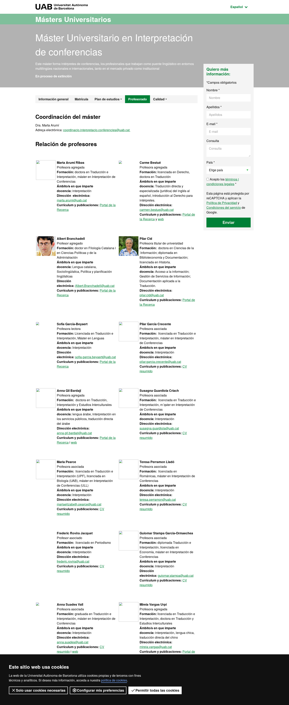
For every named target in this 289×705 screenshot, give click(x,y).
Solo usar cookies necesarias (40, 690)
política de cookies (114, 680)
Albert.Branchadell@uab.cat (94, 285)
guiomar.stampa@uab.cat (175, 575)
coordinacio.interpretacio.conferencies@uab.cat (96, 130)
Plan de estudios (107, 99)
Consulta (212, 140)
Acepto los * (222, 181)
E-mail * (211, 124)
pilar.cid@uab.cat (152, 295)
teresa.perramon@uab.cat (158, 499)
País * (210, 162)
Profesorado (137, 99)
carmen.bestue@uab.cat (157, 209)
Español (242, 6)
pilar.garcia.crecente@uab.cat (160, 361)
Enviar (229, 222)
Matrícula (81, 99)
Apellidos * (214, 107)
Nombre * (213, 90)
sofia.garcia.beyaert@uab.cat (95, 357)
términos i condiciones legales (222, 181)
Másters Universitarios (73, 19)
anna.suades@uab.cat (72, 642)
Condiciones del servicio (223, 207)
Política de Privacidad (221, 203)
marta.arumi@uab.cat (72, 200)
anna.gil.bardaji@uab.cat (74, 433)
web (161, 219)
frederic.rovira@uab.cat (73, 561)
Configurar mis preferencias (100, 690)
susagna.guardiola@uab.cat (159, 428)
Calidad (159, 99)
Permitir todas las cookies (157, 690)
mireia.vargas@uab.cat (156, 647)
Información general (53, 99)
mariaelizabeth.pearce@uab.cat (79, 504)
